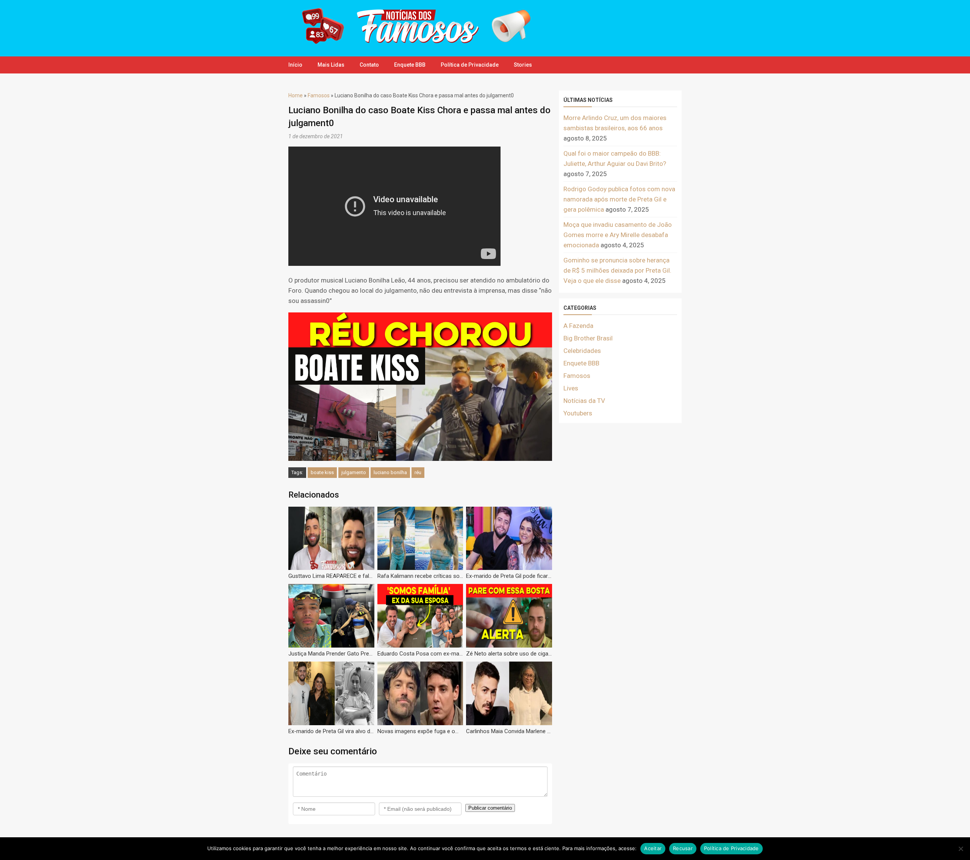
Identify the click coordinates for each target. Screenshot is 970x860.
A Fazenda (578, 325)
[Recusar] (960, 848)
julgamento (353, 472)
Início (295, 65)
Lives (570, 388)
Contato (369, 65)
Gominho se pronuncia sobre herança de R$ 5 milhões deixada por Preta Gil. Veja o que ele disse (617, 270)
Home (295, 95)
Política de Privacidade (470, 65)
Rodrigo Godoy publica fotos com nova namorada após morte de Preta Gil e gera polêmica (619, 199)
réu (418, 472)
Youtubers (577, 413)
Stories (523, 65)
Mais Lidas (331, 65)
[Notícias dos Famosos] (411, 43)
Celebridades (582, 350)
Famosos (319, 95)
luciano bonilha (390, 472)
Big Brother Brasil (588, 338)
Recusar (683, 848)
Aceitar (653, 848)
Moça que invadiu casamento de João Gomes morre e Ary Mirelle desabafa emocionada (617, 235)
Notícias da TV (584, 400)
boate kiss (322, 472)
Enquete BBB (410, 65)
